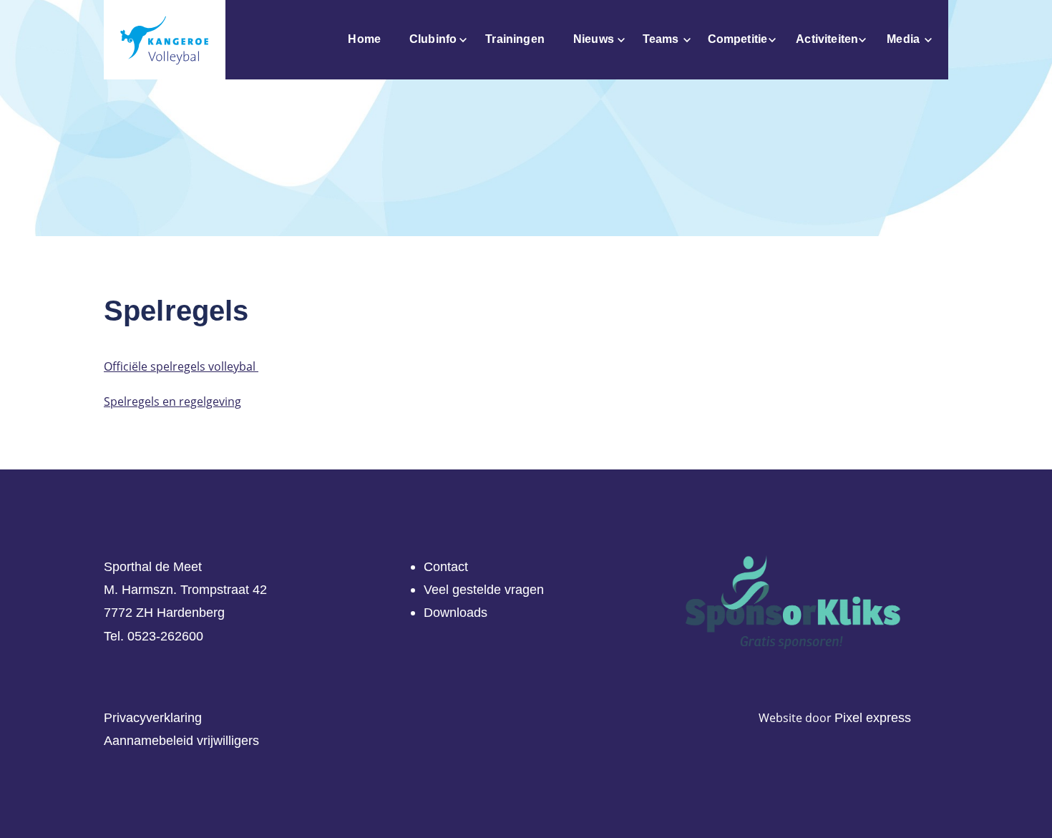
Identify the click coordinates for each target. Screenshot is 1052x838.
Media (903, 39)
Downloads (455, 612)
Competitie (738, 39)
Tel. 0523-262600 (153, 636)
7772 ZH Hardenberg (164, 612)
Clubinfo (433, 39)
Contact (446, 567)
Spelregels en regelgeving (172, 401)
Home (364, 39)
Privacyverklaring (153, 718)
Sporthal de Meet (153, 567)
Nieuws (593, 39)
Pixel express (872, 718)
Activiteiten (827, 39)
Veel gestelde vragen (484, 590)
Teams (661, 39)
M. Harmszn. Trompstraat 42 (185, 590)
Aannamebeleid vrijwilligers (181, 741)
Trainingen (515, 39)
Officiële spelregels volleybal (181, 366)
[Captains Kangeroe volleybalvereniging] (164, 39)
